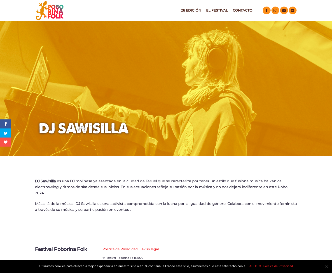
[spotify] (292, 10)
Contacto (243, 10)
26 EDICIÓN (191, 10)
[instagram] (275, 10)
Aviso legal (150, 249)
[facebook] (266, 10)
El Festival (217, 10)
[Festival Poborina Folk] (49, 19)
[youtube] (284, 10)
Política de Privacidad (120, 249)
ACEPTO (255, 266)
